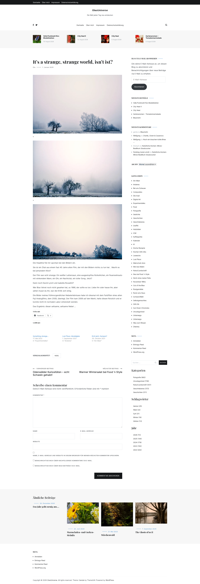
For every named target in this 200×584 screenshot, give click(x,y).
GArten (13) (137, 421)
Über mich (46, 2)
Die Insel (136, 196)
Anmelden (137, 341)
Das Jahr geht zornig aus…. (46, 506)
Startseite (36, 2)
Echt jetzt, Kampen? (99, 336)
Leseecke (137, 255)
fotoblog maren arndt (141, 152)
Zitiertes (136, 327)
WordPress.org (138, 352)
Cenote (81, 580)
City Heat (115, 36)
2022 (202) (137, 450)
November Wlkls (139, 282)
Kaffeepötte (137, 237)
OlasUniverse (100, 10)
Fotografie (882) (139, 377)
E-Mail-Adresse (87, 431)
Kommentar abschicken (108, 476)
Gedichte (136, 214)
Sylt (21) (136, 414)
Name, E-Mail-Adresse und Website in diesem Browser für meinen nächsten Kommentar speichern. (76, 455)
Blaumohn (137, 118)
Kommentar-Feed (139, 348)
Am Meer (136, 181)
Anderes (136, 184)
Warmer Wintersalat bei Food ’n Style (100, 370)
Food (135, 207)
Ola (34, 67)
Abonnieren (139, 87)
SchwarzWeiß (138, 297)
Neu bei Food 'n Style (141, 274)
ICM (134, 233)
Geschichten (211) (140, 392)
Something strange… (41, 336)
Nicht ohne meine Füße (142, 278)
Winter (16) (137, 417)
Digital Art (137, 199)
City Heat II (81, 36)
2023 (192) (137, 446)
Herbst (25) (137, 406)
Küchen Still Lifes (139, 252)
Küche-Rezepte (139, 248)
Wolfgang (136, 136)
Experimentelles (139, 203)
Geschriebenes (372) (141, 389)
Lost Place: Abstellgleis (71, 336)
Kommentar (38, 395)
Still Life (136, 304)
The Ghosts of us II (144, 532)
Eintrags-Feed (138, 345)
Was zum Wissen (139, 323)
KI (134, 244)
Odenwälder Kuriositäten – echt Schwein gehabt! (51, 372)
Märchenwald (108, 535)
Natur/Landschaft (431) (142, 385)
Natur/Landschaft (140, 271)
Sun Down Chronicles (141, 308)
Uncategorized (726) (141, 381)
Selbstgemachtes (139, 300)
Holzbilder (137, 229)
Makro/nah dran (139, 263)
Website (36, 441)
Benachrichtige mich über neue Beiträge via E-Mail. (57, 466)
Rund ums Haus (139, 293)
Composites (137, 192)
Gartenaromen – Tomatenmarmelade (154, 37)
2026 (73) (137, 435)
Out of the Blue (139, 285)
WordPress (110, 580)
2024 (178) (137, 442)
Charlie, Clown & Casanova (153, 136)
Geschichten (138, 218)
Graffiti (135, 226)
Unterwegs (137, 315)
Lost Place (137, 259)
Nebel (57, 355)
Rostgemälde (138, 289)
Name (35, 431)
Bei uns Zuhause (139, 188)
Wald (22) (136, 410)
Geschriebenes (138, 222)
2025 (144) (137, 439)
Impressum (55, 2)
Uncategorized (138, 312)
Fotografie (137, 211)
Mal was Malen (138, 267)
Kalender (136, 241)
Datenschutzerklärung (69, 2)
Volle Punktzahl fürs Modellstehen (51, 37)
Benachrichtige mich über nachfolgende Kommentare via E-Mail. (63, 460)
